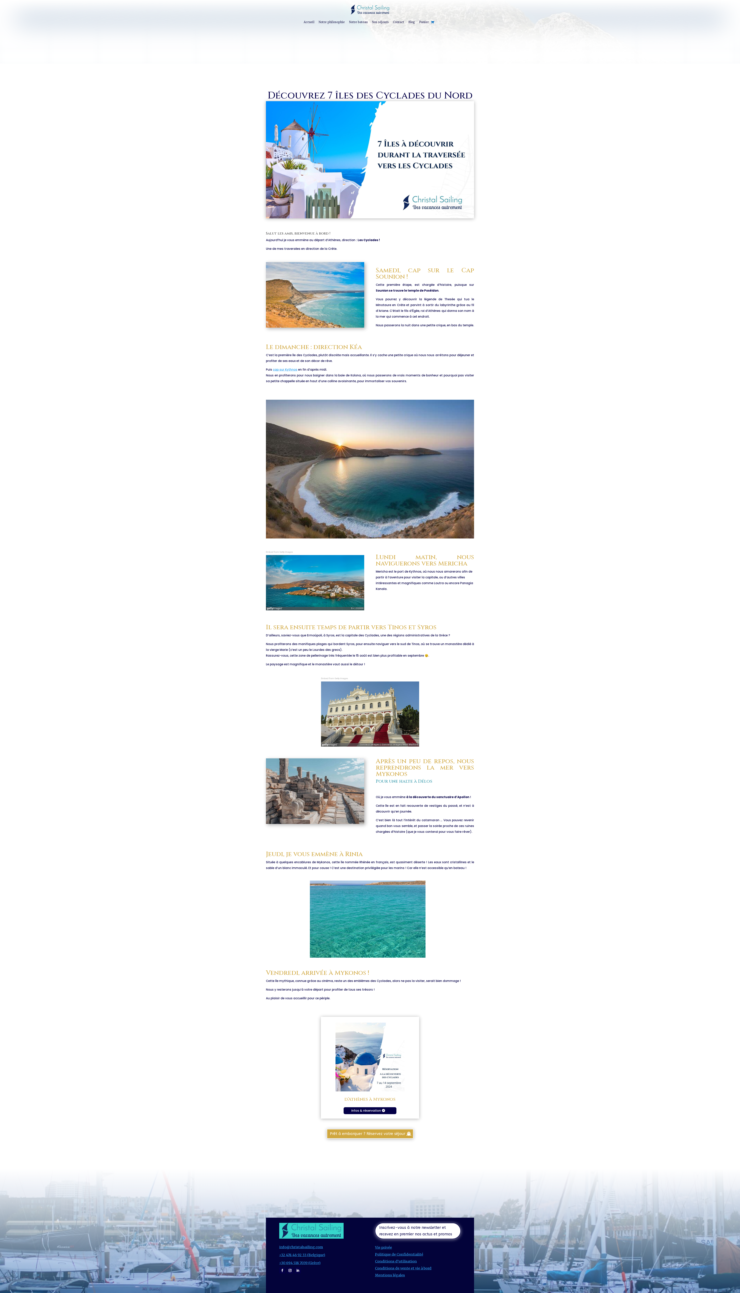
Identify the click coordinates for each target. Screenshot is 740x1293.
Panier (424, 22)
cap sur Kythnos (285, 370)
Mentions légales (390, 1275)
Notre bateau (358, 22)
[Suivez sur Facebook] (282, 1270)
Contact (398, 22)
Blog (411, 22)
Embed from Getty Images (279, 552)
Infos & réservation (366, 1110)
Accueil (309, 22)
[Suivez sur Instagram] (290, 1270)
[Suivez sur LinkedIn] (298, 1270)
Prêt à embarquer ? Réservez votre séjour (367, 1133)
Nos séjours (380, 22)
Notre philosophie (332, 22)
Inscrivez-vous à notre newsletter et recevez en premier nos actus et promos (415, 1230)
